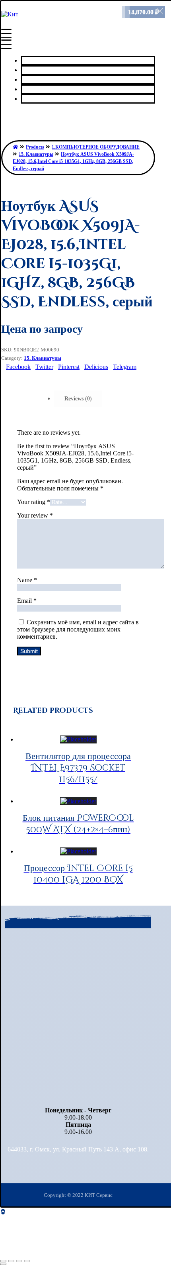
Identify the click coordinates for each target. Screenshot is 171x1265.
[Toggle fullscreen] (19, 1261)
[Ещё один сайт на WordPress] (9, 14)
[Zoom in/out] (27, 1261)
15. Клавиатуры (42, 358)
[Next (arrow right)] (3, 1264)
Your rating (33, 501)
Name (27, 580)
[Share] (11, 1261)
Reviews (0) (78, 399)
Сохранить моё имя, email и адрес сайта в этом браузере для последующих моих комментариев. (78, 629)
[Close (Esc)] (3, 1261)
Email (27, 600)
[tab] (78, 398)
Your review (35, 515)
